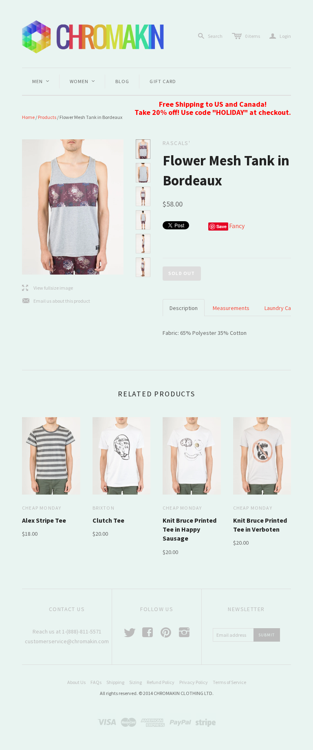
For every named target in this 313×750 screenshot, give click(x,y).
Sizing (135, 682)
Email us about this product (56, 301)
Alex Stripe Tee (44, 520)
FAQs (95, 682)
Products (47, 117)
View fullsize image (47, 288)
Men (41, 81)
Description (184, 308)
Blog (122, 81)
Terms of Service (229, 682)
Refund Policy (160, 682)
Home (28, 117)
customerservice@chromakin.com (67, 641)
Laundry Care (280, 308)
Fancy (237, 226)
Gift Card (163, 81)
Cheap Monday (41, 508)
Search (215, 36)
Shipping (115, 682)
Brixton (104, 508)
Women (83, 81)
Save (221, 226)
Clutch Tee (108, 520)
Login (280, 36)
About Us (76, 682)
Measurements (231, 308)
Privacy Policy (193, 682)
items (252, 36)
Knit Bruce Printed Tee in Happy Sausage (189, 529)
